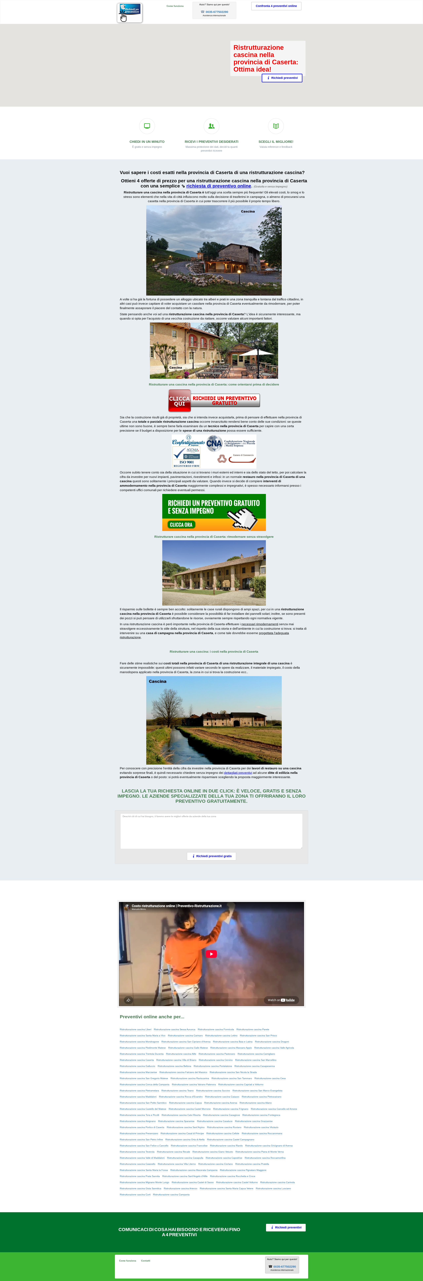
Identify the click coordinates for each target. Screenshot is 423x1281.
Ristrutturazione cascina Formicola (216, 1029)
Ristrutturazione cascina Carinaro (185, 1035)
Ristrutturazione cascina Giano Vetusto (212, 1151)
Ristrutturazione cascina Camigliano (256, 1054)
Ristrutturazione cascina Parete (252, 1029)
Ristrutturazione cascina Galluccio (137, 1066)
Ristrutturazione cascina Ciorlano (215, 1164)
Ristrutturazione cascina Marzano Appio (231, 1047)
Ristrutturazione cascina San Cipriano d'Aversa (186, 1041)
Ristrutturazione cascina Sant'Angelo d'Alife (185, 1176)
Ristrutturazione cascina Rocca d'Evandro (181, 1096)
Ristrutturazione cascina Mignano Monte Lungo (144, 1182)
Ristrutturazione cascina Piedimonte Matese (143, 1047)
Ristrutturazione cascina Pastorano (217, 1054)
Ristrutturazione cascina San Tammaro (232, 1078)
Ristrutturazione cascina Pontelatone (213, 1066)
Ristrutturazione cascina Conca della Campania (144, 1084)
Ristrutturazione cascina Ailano (256, 1102)
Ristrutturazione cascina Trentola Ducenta (142, 1054)
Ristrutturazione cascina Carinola (277, 1182)
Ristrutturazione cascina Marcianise (138, 1072)
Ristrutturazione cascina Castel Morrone (190, 1109)
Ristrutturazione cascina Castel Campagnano (230, 1139)
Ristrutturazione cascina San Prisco (258, 1035)
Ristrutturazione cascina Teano (177, 1090)
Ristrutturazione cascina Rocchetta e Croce (232, 1176)
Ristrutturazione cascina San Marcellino (255, 1060)
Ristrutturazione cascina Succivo (213, 1090)
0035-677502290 (217, 12)
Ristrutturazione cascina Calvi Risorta (181, 1115)
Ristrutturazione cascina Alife (181, 1054)
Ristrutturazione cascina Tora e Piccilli (139, 1115)
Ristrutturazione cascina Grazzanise (254, 1121)
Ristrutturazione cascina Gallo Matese (188, 1047)
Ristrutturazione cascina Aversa (220, 1102)
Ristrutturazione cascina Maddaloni (138, 1096)
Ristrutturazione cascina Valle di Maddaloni (142, 1158)
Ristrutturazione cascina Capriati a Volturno (240, 1084)
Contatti (145, 1260)
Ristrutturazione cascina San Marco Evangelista (257, 1090)
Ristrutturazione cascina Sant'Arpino (186, 1127)
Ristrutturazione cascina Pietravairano (261, 1096)
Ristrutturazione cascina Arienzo (180, 1188)
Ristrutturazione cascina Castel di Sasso (193, 1182)
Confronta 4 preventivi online (276, 6)
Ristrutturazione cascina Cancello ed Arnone (274, 1109)
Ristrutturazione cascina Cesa (270, 1078)
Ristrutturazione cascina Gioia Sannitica (140, 1188)
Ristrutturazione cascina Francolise (189, 1145)
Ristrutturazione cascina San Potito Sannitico (143, 1102)
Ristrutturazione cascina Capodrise (224, 1158)
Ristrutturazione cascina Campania (171, 1194)
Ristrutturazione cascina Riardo (226, 1145)
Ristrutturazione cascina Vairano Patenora (194, 1084)
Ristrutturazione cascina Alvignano (138, 1121)
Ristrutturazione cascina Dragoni (272, 1041)
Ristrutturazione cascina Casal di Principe (182, 1133)
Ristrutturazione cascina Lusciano (273, 1188)
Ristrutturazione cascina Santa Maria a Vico (142, 1035)
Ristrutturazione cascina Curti (135, 1194)
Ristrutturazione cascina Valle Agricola (274, 1047)
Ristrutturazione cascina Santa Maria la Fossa (144, 1170)
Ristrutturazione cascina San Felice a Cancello (144, 1145)
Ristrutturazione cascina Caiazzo (222, 1096)
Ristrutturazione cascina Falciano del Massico (183, 1072)
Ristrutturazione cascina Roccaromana (262, 1133)
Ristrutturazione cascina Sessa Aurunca (174, 1029)
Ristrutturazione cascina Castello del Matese (143, 1109)
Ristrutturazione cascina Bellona (174, 1066)
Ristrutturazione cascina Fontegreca (261, 1115)
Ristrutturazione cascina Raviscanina (190, 1078)
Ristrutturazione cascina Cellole (222, 1133)
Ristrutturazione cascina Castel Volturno (237, 1182)
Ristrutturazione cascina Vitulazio (261, 1127)
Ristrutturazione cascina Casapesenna (254, 1066)
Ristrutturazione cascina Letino (221, 1035)
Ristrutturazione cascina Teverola (137, 1151)
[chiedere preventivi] (214, 401)
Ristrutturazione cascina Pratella (252, 1164)
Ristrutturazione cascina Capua (185, 1102)
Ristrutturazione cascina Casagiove (221, 1115)
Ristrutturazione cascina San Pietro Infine (141, 1139)
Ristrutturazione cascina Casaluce (214, 1121)
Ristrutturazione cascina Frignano (230, 1109)
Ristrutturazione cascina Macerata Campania (193, 1170)
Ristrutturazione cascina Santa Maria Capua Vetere (226, 1188)
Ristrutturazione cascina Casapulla (185, 1158)
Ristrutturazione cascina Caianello (137, 1164)
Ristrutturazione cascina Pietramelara (139, 1090)
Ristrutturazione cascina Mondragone (139, 1041)
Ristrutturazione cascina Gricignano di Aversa (269, 1145)
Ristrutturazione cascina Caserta (137, 1060)
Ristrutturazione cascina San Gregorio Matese (144, 1078)
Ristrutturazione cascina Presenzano (139, 1133)
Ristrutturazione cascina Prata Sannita (140, 1176)
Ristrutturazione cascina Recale (173, 1151)
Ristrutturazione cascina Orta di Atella (185, 1139)
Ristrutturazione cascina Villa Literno (177, 1164)
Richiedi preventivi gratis (214, 856)
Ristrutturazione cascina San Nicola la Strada (233, 1072)
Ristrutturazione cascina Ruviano (224, 1127)
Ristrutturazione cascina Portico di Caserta (142, 1127)
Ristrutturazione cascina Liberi (135, 1029)
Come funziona (175, 6)
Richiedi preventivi (284, 78)
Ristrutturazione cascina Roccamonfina (265, 1158)
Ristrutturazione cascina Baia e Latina (232, 1041)
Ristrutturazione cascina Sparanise (176, 1121)
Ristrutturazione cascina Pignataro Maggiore (243, 1170)
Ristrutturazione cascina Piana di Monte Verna (259, 1151)
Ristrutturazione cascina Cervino (216, 1060)
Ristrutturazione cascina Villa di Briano (176, 1060)
